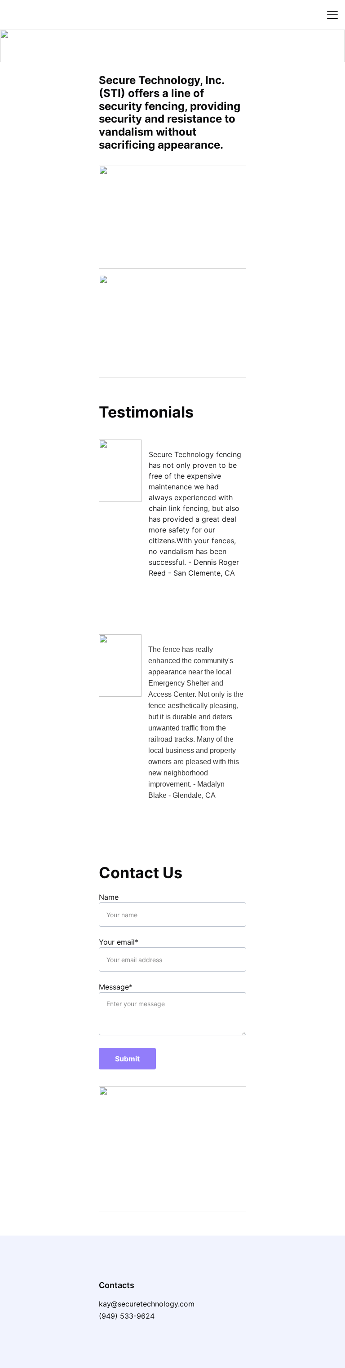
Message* (116, 986)
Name (109, 897)
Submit (127, 1058)
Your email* (118, 941)
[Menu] (332, 15)
